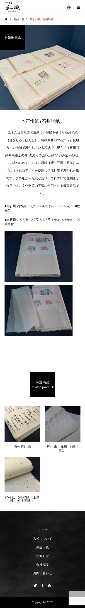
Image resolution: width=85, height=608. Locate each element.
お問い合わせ (42, 573)
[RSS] (50, 585)
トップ (42, 530)
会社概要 (42, 564)
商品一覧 (42, 547)
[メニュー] (78, 7)
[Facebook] (42, 585)
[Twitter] (35, 585)
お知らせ (42, 556)
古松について (42, 538)
